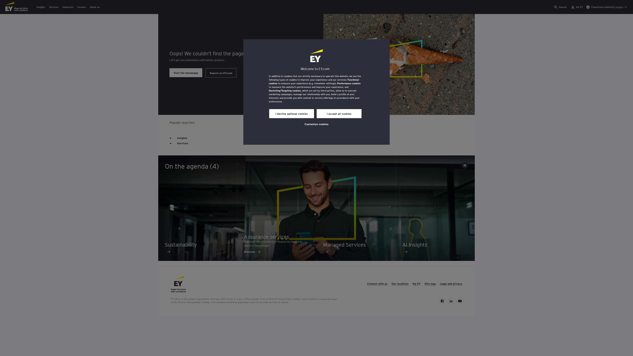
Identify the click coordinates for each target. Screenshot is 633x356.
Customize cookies (316, 124)
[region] (316, 92)
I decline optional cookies (291, 113)
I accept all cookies (339, 113)
